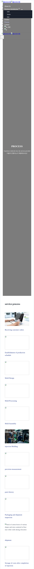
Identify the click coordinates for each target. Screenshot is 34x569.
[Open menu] (2, 37)
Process (6, 22)
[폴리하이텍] (11, 2)
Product (6, 19)
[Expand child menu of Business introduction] (22, 9)
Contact (6, 24)
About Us (7, 6)
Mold (8, 17)
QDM (8, 11)
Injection (9, 14)
